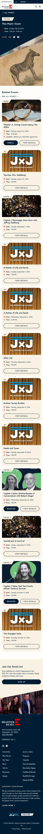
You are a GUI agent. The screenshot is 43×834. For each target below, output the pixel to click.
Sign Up (21, 682)
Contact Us (8, 739)
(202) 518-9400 (7, 734)
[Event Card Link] (21, 111)
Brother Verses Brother (14, 403)
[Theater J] (27, 815)
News (4, 764)
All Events (9, 13)
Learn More (7, 805)
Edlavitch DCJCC (7, 2)
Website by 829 (26, 829)
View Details (29, 143)
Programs (26, 756)
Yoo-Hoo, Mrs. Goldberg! (15, 175)
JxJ (16, 2)
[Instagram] (3, 746)
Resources (5, 772)
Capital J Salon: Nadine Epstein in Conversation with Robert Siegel (19, 494)
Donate (4, 776)
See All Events (9, 96)
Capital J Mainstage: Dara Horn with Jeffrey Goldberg (20, 221)
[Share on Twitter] (14, 37)
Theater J (23, 2)
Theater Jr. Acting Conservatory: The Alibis (21, 125)
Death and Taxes (11, 448)
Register (11, 509)
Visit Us (5, 768)
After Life (8, 358)
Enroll (10, 143)
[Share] (10, 37)
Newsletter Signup (29, 768)
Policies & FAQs (28, 780)
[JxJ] (14, 815)
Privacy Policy (16, 829)
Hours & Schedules (29, 764)
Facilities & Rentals (29, 772)
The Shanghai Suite (12, 633)
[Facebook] (7, 746)
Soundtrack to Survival (14, 541)
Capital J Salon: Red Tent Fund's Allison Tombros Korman (18, 587)
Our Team (5, 760)
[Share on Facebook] (18, 37)
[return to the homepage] (11, 722)
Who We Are (6, 756)
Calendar (26, 760)
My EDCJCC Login (29, 776)
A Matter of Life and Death (16, 267)
